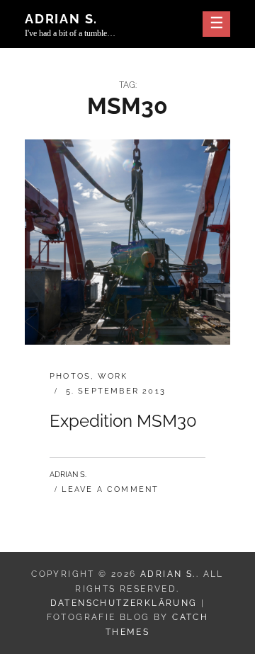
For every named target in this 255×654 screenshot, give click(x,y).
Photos (70, 376)
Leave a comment (110, 489)
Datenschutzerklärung (124, 603)
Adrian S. (61, 18)
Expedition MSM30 (123, 421)
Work (113, 376)
